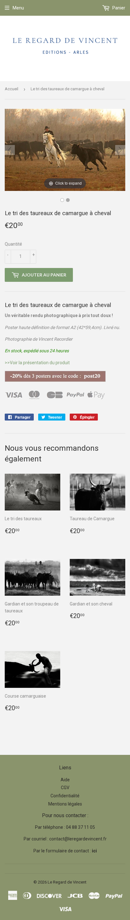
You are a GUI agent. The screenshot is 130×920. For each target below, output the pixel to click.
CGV (65, 787)
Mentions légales (65, 803)
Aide (65, 779)
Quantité (13, 244)
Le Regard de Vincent (67, 882)
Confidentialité (65, 795)
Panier (118, 7)
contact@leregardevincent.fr (78, 838)
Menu (18, 7)
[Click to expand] (65, 149)
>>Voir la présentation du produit (37, 362)
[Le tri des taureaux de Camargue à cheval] (62, 200)
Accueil (11, 88)
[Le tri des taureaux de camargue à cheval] (68, 200)
